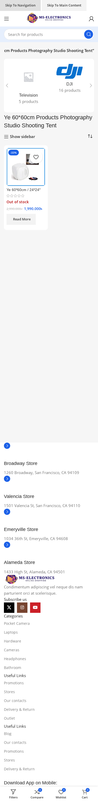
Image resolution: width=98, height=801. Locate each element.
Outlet (9, 718)
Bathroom (12, 667)
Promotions (14, 682)
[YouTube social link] (35, 607)
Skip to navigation (20, 5)
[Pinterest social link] (48, 607)
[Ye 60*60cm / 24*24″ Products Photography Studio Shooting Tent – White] (26, 167)
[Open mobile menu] (6, 19)
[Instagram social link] (22, 607)
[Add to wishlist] (36, 156)
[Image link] (30, 578)
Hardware (12, 641)
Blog (7, 733)
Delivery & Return (19, 709)
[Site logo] (49, 18)
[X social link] (9, 607)
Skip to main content (64, 5)
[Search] (88, 34)
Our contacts (15, 700)
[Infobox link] (49, 456)
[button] (7, 85)
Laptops (11, 632)
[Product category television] (28, 85)
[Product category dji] (69, 80)
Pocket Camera (17, 623)
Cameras (11, 649)
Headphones (15, 658)
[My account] (91, 19)
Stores (9, 691)
